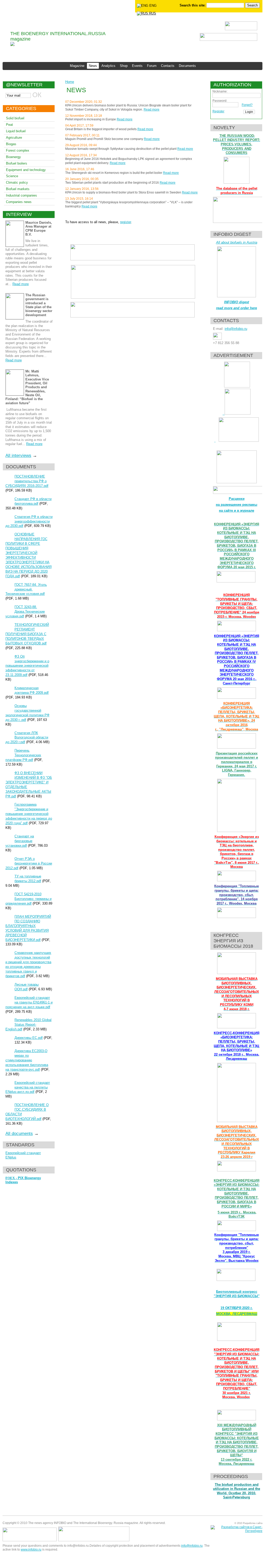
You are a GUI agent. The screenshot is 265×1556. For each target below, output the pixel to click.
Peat (9, 125)
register (125, 222)
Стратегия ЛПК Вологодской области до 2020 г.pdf (26, 737)
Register (218, 111)
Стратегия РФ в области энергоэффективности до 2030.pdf (29, 521)
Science (12, 176)
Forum (152, 66)
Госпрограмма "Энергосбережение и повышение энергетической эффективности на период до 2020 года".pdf (28, 814)
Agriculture (14, 137)
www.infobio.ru (31, 1549)
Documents (187, 66)
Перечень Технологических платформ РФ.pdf (23, 755)
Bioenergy (13, 157)
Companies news (19, 202)
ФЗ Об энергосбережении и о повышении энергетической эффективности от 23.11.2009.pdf (27, 666)
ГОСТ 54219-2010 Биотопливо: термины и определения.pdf (28, 898)
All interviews (18, 455)
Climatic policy (17, 182)
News (93, 66)
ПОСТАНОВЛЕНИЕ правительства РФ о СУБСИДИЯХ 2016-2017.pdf (26, 481)
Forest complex (17, 150)
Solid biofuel (15, 118)
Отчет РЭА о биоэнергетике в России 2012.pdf (28, 863)
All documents (19, 1133)
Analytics (108, 66)
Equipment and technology (26, 170)
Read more (20, 284)
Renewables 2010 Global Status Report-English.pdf (28, 1024)
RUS (152, 13)
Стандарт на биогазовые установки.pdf (19, 840)
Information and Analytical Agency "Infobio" (62, 20)
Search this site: (193, 5)
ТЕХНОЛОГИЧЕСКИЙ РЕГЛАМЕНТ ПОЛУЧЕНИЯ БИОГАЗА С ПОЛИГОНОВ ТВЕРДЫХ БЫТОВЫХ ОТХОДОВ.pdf (27, 634)
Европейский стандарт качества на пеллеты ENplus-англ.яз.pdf (27, 1087)
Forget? (247, 104)
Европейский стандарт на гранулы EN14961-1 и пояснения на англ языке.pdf (29, 1002)
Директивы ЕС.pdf (28, 1038)
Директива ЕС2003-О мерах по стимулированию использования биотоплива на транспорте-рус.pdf (26, 1060)
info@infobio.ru (236, 329)
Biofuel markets (18, 189)
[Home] (12, 44)
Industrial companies (21, 195)
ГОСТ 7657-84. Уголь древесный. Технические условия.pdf (26, 589)
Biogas (11, 144)
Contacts (167, 66)
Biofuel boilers (16, 163)
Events (137, 66)
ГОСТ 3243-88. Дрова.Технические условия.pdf (25, 611)
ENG (152, 5)
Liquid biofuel (16, 131)
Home (69, 82)
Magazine (77, 66)
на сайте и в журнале (236, 510)
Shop (124, 66)
